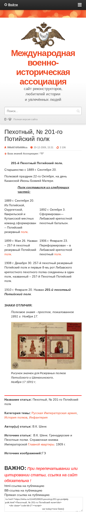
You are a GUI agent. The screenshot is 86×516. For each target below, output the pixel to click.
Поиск (78, 111)
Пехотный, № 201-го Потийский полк (33, 135)
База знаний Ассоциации (22, 153)
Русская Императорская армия (54, 413)
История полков (15, 417)
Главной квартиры (41, 444)
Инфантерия (38, 417)
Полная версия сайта (25, 119)
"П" (42, 153)
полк (24, 232)
